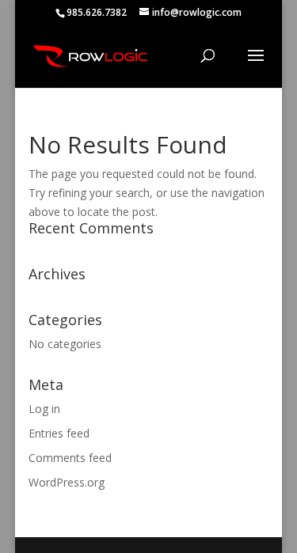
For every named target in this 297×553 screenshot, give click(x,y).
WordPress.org (67, 482)
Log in (44, 408)
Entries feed (59, 433)
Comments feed (70, 457)
